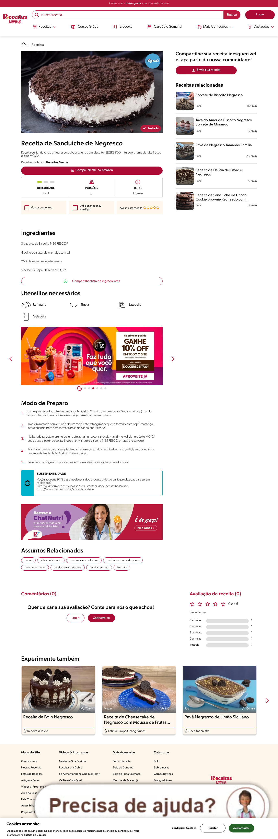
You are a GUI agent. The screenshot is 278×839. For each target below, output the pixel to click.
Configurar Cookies (184, 828)
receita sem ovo (99, 567)
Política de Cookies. (35, 835)
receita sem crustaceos (67, 567)
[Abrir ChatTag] (152, 806)
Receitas (38, 45)
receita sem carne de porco (123, 560)
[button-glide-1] (89, 388)
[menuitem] (44, 28)
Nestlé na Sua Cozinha (72, 761)
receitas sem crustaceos (84, 560)
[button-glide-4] (101, 388)
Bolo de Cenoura (123, 767)
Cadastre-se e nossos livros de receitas (139, 3)
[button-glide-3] (97, 388)
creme (28, 560)
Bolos (157, 761)
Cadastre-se (101, 618)
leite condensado (51, 560)
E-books (126, 27)
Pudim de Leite (122, 761)
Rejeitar (213, 828)
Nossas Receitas (31, 767)
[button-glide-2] (93, 388)
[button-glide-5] (105, 388)
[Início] (15, 19)
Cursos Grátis (88, 27)
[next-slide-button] (173, 359)
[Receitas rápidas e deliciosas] (92, 356)
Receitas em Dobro (70, 767)
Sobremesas (161, 767)
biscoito (122, 567)
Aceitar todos (241, 828)
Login (75, 618)
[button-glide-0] (85, 388)
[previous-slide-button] (11, 359)
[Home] (23, 46)
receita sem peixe (35, 567)
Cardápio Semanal (168, 27)
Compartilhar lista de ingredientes (96, 281)
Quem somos (29, 761)
